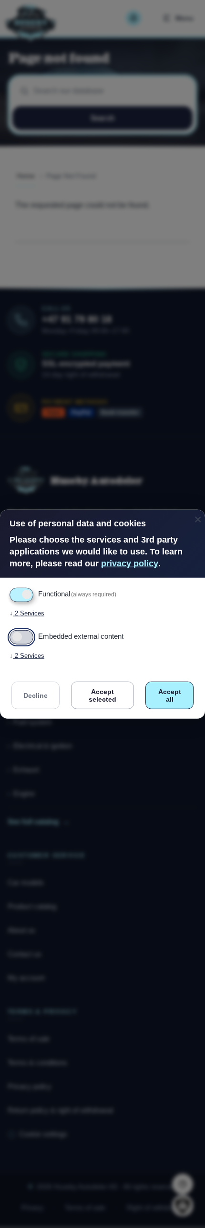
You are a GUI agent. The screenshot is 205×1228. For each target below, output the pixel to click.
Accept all (169, 695)
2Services (27, 612)
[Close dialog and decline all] (198, 516)
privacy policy (129, 563)
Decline (35, 695)
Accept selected (102, 695)
